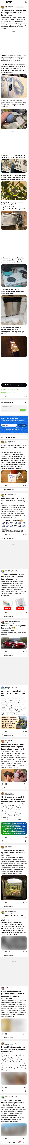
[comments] (6, 396)
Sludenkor (7, 571)
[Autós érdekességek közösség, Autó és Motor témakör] (2, 622)
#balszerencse (11, 390)
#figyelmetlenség (6, 392)
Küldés (22, 410)
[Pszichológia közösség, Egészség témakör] (2, 1043)
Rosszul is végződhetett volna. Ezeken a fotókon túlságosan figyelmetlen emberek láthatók (12, 746)
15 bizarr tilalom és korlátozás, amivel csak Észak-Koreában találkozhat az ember (13, 576)
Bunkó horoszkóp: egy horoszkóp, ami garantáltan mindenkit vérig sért (13, 501)
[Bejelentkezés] (25, 2)
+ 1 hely (14, 6)
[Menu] (25, 7)
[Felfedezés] (8, 1142)
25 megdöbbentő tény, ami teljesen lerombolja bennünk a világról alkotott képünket (12, 1102)
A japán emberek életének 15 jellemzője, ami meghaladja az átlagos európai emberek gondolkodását (12, 994)
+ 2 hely (14, 441)
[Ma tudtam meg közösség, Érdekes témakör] (2, 1097)
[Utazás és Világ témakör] (2, 571)
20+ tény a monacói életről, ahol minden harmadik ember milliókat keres (14, 693)
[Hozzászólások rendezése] (25, 402)
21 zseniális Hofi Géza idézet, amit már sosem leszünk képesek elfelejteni (13, 918)
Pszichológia (8, 1043)
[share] (13, 396)
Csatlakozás (20, 7)
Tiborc (6, 913)
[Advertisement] (14, 42)
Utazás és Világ (9, 570)
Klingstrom (7, 623)
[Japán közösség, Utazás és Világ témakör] (2, 988)
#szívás (14, 392)
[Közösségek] (24, 1142)
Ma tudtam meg (9, 1096)
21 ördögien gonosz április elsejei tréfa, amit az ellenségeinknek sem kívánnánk (14, 447)
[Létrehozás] (13, 1142)
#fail (17, 390)
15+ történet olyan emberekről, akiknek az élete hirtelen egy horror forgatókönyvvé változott (13, 799)
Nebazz (7, 7)
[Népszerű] (3, 1142)
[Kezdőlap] (8, 2)
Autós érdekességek (10, 621)
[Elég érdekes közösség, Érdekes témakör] (2, 7)
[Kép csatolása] (3, 410)
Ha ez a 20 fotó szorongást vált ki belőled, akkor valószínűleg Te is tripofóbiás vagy (13, 1049)
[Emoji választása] (6, 410)
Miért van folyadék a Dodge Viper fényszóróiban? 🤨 (13, 627)
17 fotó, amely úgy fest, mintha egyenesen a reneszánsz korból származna (13, 852)
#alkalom (3, 390)
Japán (6, 987)
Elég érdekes (8, 6)
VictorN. (7, 688)
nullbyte (7, 742)
